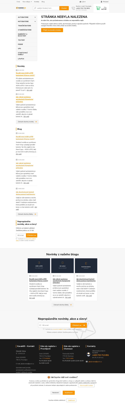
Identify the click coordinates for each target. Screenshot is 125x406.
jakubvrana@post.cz (95, 362)
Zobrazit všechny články (25, 214)
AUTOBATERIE (23, 17)
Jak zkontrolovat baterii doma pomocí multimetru (25, 193)
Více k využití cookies (86, 385)
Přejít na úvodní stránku (52, 30)
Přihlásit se (31, 235)
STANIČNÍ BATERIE (24, 30)
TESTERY (21, 40)
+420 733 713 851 (83, 8)
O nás (18, 2)
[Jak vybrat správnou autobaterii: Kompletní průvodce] (62, 265)
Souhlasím (69, 393)
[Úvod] (23, 8)
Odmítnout (71, 400)
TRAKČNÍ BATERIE (24, 26)
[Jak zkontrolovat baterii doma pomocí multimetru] (86, 265)
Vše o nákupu (26, 2)
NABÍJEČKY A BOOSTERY (22, 35)
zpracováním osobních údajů (59, 329)
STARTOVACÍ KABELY (23, 54)
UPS (19, 49)
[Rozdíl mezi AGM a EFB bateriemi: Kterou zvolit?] (39, 265)
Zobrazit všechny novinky (26, 122)
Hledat (64, 8)
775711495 (69, 358)
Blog (43, 2)
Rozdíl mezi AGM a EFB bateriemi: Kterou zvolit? (25, 74)
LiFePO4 (21, 59)
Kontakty (36, 2)
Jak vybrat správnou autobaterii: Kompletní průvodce (24, 99)
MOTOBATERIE (23, 21)
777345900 (46, 358)
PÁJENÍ (20, 44)
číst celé (29, 90)
